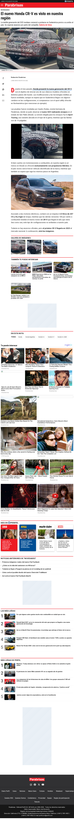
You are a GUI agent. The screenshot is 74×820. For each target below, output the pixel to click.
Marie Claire (32, 791)
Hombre (50, 791)
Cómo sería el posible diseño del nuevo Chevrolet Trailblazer (24, 572)
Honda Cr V (51, 337)
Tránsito (37, 802)
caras (9, 527)
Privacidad (41, 798)
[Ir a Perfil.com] (69, 2)
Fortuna (41, 791)
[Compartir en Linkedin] (3, 95)
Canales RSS (8, 798)
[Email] (3, 101)
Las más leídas (8, 611)
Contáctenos (32, 798)
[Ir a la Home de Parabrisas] (14, 5)
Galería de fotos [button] (45, 25)
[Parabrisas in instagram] (31, 785)
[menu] (2, 5)
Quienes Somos (20, 798)
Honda (20, 337)
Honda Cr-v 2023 (62, 337)
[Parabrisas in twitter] (39, 785)
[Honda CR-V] (18, 247)
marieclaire (46, 527)
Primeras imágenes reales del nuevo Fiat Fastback (20, 562)
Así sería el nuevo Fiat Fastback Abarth (16, 576)
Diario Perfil (6, 791)
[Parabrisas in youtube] (43, 785)
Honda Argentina (30, 337)
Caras (14, 791)
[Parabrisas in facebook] (35, 785)
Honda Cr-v (41, 337)
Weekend (59, 791)
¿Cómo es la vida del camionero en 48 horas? (18, 565)
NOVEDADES (5, 10)
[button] (70, 31)
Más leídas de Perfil (11, 660)
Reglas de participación (62, 798)
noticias (27, 527)
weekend (65, 527)
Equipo (49, 798)
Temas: (13, 337)
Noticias (22, 791)
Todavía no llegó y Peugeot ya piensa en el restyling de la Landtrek (26, 569)
